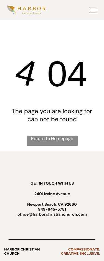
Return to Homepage (52, 138)
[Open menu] (93, 10)
